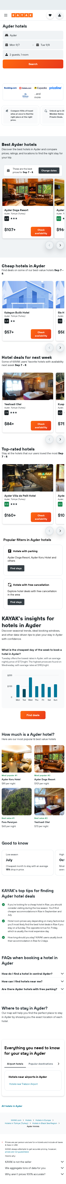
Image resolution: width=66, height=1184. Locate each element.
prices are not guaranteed (17, 1151)
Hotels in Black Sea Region (44, 1123)
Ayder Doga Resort (16, 210)
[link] (16, 568)
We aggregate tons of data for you (25, 1168)
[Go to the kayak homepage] (22, 15)
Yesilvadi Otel (12, 404)
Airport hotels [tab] (15, 1063)
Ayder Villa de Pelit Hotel (20, 495)
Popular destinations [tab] (41, 1063)
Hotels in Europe (43, 1120)
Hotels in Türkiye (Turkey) (16, 1123)
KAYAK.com (16, 1120)
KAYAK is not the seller (18, 1161)
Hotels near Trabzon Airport (23, 1083)
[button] (5, 15)
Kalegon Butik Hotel (16, 312)
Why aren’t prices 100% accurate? (25, 1174)
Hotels (28, 1120)
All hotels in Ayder (12, 1106)
